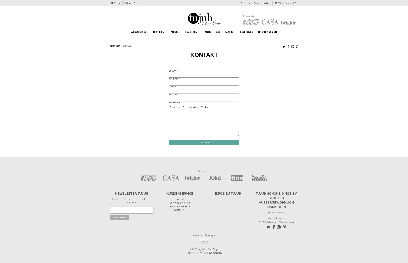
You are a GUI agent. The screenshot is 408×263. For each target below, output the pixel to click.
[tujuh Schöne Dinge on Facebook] (288, 46)
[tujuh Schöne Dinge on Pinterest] (297, 46)
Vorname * (174, 71)
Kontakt (180, 199)
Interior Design (267, 31)
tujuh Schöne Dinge (208, 249)
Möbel (175, 31)
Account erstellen (262, 3)
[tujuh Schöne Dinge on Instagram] (292, 46)
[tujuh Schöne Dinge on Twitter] (283, 46)
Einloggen (245, 3)
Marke (229, 31)
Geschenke (246, 31)
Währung (128, 3)
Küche (207, 31)
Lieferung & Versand (179, 202)
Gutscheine (180, 209)
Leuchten (191, 31)
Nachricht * (174, 103)
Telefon (173, 95)
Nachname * (174, 79)
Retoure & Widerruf (180, 206)
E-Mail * (172, 87)
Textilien (158, 31)
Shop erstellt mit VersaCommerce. (204, 252)
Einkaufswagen (287, 3)
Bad (218, 31)
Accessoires (138, 31)
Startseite (115, 46)
